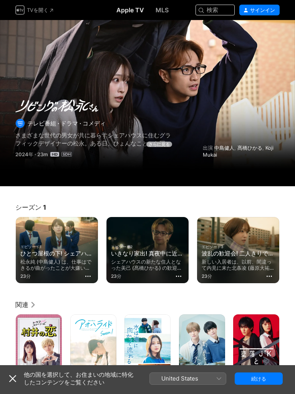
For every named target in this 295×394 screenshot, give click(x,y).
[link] (25, 305)
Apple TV (130, 10)
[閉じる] (12, 378)
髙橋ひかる (249, 148)
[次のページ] (287, 248)
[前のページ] (7, 248)
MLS (162, 10)
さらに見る (159, 144)
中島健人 (224, 148)
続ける (258, 379)
